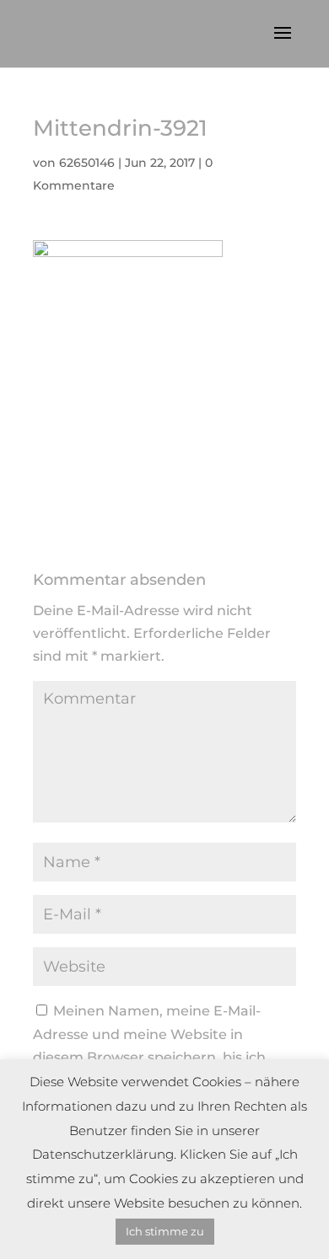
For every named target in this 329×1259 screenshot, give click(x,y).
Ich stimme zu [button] (165, 1231)
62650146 (87, 162)
